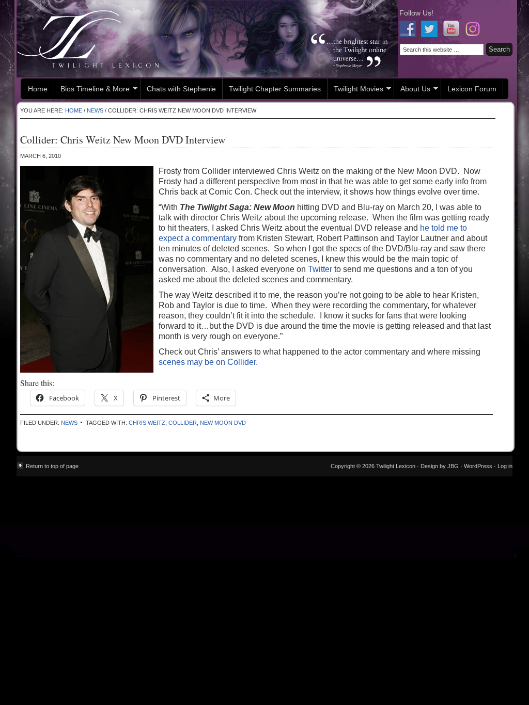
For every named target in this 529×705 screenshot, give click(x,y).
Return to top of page (52, 466)
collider (182, 423)
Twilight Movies (355, 90)
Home (38, 89)
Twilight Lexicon (207, 38)
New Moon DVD (223, 423)
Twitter (320, 269)
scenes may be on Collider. (208, 362)
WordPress (478, 466)
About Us (412, 90)
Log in (504, 466)
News (69, 423)
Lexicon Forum (471, 89)
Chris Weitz (147, 423)
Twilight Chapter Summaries (275, 89)
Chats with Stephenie (181, 89)
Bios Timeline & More (92, 90)
